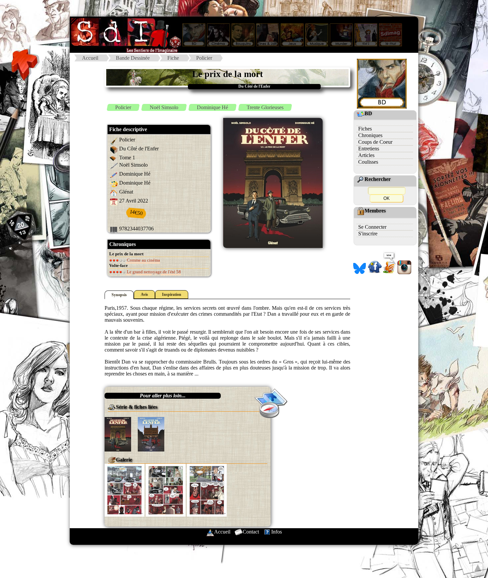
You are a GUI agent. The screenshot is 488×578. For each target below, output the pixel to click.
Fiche (173, 58)
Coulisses (368, 162)
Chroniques (370, 135)
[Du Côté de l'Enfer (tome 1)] (118, 433)
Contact (251, 532)
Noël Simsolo (164, 107)
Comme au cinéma (143, 260)
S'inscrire (367, 233)
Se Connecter (372, 227)
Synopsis (119, 294)
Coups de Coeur (375, 142)
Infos (276, 532)
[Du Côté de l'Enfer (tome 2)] (151, 433)
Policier (204, 58)
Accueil (90, 58)
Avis (144, 294)
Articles (366, 155)
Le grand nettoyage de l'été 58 (153, 271)
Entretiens (368, 148)
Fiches (365, 128)
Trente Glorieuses (265, 107)
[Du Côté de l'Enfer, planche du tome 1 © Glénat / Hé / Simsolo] (124, 489)
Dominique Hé (212, 107)
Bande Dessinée (133, 58)
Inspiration (171, 294)
